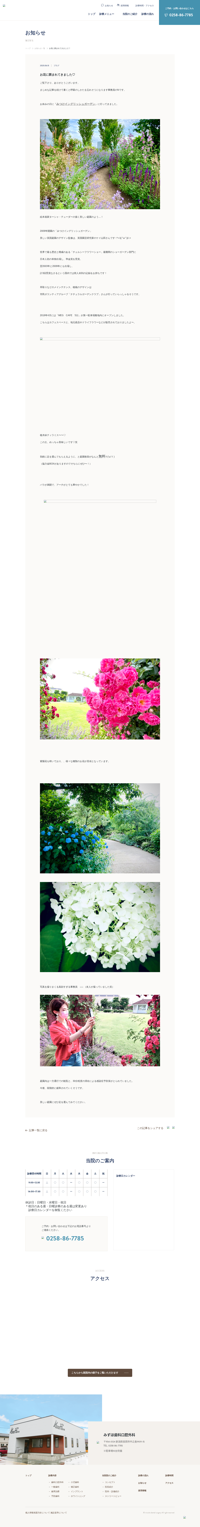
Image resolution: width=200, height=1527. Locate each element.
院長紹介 (109, 1487)
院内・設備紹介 (112, 1491)
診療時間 (169, 1475)
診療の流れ (147, 14)
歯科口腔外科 (57, 1482)
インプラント (77, 1491)
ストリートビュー (113, 1496)
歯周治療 (55, 1491)
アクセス (169, 1483)
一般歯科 (55, 1487)
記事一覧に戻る (38, 1130)
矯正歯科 (75, 1487)
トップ (91, 14)
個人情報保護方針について (37, 1512)
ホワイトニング (78, 1496)
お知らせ (109, 5)
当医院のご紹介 (109, 1475)
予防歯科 (55, 1496)
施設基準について (59, 1512)
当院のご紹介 (130, 14)
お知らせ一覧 (40, 48)
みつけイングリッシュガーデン (75, 103)
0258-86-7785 (181, 15)
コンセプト (110, 1482)
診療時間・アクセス (144, 5)
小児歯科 (75, 1482)
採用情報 (125, 5)
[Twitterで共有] (173, 1128)
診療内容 (52, 1475)
